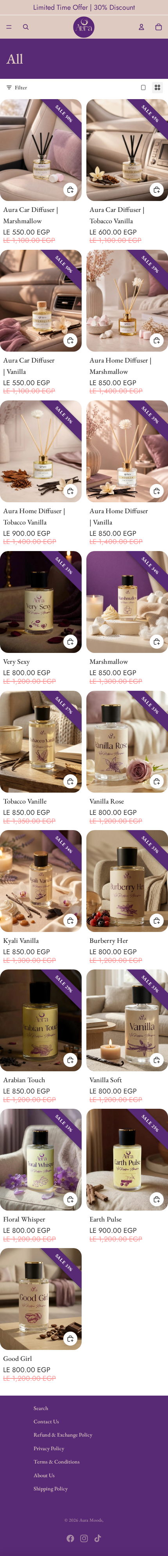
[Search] (25, 27)
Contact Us (46, 1421)
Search (41, 1408)
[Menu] (9, 27)
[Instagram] (84, 1538)
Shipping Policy (51, 1488)
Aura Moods (90, 1520)
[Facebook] (70, 1538)
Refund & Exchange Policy (63, 1434)
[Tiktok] (97, 1538)
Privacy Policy (49, 1448)
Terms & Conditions (57, 1461)
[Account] (141, 27)
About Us (44, 1475)
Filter (21, 87)
